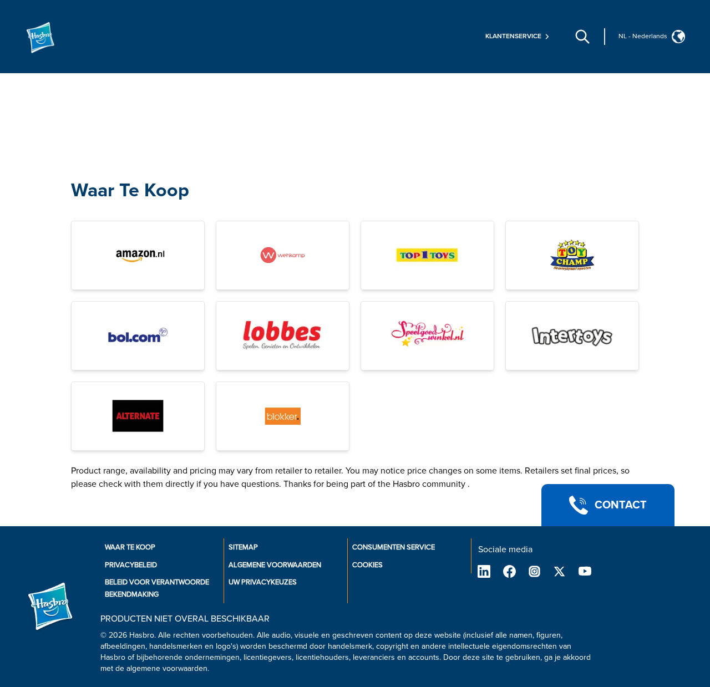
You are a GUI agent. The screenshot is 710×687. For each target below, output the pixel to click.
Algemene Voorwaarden (275, 565)
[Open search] (582, 36)
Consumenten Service (393, 547)
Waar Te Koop (130, 190)
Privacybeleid (131, 565)
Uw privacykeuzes (263, 582)
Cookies (367, 565)
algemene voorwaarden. (167, 668)
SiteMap (243, 547)
